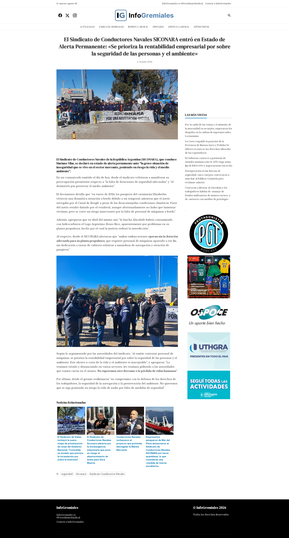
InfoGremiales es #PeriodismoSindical (182, 3)
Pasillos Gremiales (111, 26)
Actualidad (87, 26)
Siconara (81, 474)
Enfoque (158, 26)
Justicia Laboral (178, 26)
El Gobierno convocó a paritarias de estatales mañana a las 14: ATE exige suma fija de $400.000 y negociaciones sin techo (208, 162)
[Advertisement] (117, 149)
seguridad (67, 474)
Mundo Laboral (138, 26)
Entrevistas (201, 26)
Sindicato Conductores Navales (107, 474)
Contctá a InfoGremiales (218, 3)
